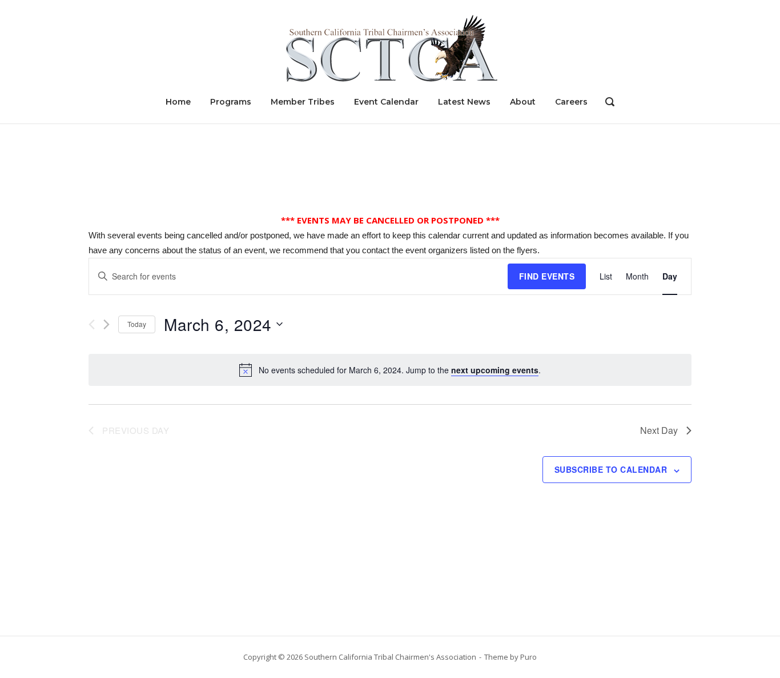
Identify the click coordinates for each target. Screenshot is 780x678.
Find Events (547, 276)
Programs (230, 102)
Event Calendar (386, 102)
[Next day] (106, 324)
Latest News (464, 102)
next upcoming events (494, 370)
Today (136, 324)
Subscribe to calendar (611, 469)
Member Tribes (303, 102)
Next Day (659, 430)
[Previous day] (92, 324)
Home (178, 102)
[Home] (390, 47)
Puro (528, 657)
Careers (571, 102)
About (523, 102)
